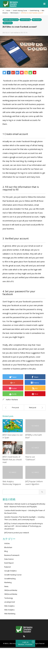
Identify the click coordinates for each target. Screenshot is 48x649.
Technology (8, 598)
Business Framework (11, 555)
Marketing (8, 582)
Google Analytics (10, 571)
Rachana (15, 399)
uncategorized (9, 602)
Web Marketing (9, 614)
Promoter (29, 644)
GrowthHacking (25, 20)
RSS (24, 636)
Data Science (9, 559)
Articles (7, 543)
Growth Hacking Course (11, 20)
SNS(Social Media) (10, 590)
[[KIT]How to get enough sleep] (35, 408)
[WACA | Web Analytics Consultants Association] (10, 4)
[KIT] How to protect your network (16, 533)
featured (7, 567)
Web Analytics (37, 20)
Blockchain (8, 547)
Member (21, 644)
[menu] (44, 4)
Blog (6, 551)
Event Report (9, 563)
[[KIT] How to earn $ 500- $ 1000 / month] (13, 408)
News (6, 586)
